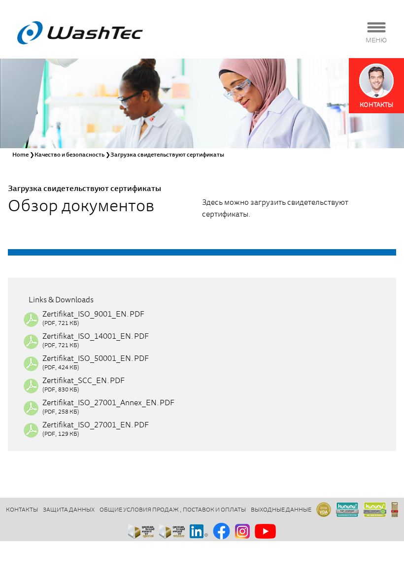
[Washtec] (80, 32)
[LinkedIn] (199, 532)
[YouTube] (265, 532)
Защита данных (69, 510)
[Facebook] (221, 531)
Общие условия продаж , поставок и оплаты (173, 510)
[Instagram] (242, 532)
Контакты (22, 510)
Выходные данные (281, 510)
